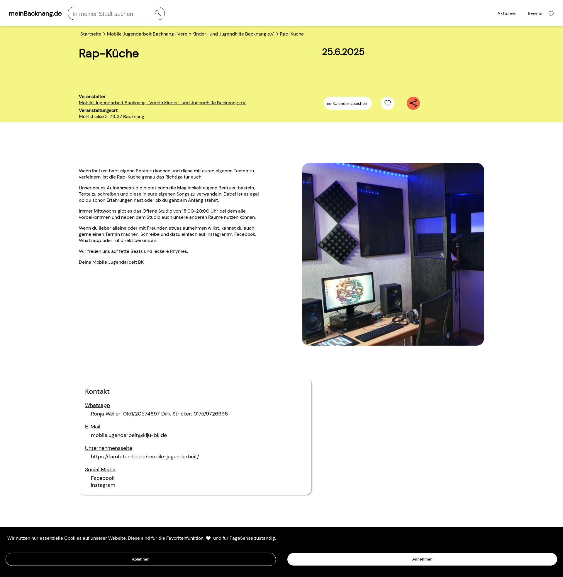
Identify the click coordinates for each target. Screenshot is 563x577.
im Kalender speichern (348, 103)
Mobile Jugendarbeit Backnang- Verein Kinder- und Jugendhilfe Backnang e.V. (162, 103)
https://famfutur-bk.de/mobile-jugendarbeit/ (145, 456)
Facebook (103, 478)
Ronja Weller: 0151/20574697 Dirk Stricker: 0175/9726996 (159, 413)
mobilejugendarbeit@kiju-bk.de (129, 435)
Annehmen (422, 559)
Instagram (103, 485)
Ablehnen (141, 559)
